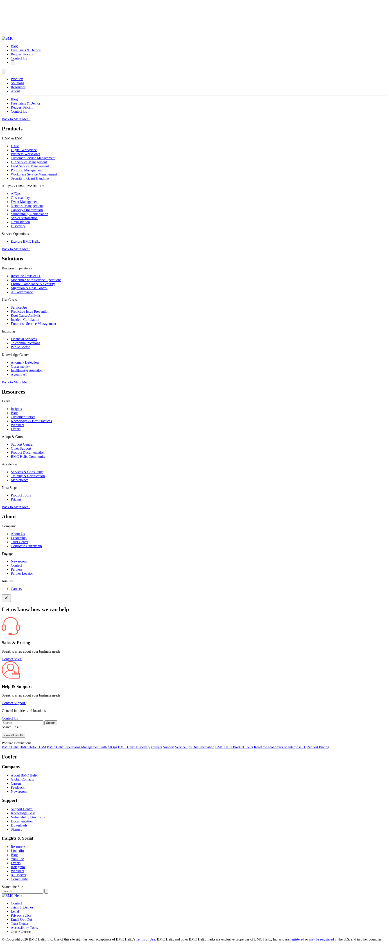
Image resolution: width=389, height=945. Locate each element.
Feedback (18, 787)
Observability (20, 198)
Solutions (17, 83)
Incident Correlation (25, 319)
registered (297, 939)
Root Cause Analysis (26, 315)
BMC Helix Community (28, 456)
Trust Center (19, 542)
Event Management (24, 202)
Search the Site (12, 887)
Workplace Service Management (34, 174)
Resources (18, 87)
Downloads (19, 825)
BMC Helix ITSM (33, 747)
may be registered (321, 939)
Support (168, 747)
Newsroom (19, 561)
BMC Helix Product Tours (234, 747)
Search (50, 722)
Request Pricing (22, 54)
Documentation (203, 747)
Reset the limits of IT (26, 276)
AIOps (15, 194)
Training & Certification (28, 476)
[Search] (12, 62)
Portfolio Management (27, 170)
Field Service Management (30, 166)
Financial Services (24, 339)
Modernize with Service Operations (36, 280)
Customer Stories (23, 417)
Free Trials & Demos (26, 50)
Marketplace (19, 480)
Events (15, 429)
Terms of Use (145, 939)
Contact (16, 565)
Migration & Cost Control (29, 288)
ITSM (15, 146)
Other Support (21, 448)
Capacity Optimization (27, 210)
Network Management (27, 206)
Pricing (16, 499)
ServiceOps (19, 307)
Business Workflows (25, 154)
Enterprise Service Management (33, 324)
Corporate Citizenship (26, 546)
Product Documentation (28, 452)
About (15, 91)
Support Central (22, 444)
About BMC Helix (24, 775)
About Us (18, 534)
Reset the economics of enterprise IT (280, 747)
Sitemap (16, 829)
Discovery (18, 226)
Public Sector (20, 347)
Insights (16, 409)
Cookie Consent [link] (21, 932)
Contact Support (14, 703)
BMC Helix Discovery (134, 747)
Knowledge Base (23, 813)
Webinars (17, 425)
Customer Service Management (33, 158)
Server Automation (24, 218)
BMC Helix (10, 747)
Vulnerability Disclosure (28, 817)
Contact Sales (12, 659)
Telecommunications (25, 343)
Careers (16, 589)
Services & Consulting (27, 472)
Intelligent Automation (27, 370)
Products (17, 79)
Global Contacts (22, 779)
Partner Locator (22, 573)
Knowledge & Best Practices (31, 421)
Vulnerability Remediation (29, 214)
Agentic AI (19, 374)
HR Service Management (29, 162)
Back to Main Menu (16, 119)
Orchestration (20, 222)
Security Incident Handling (30, 178)
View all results (13, 735)
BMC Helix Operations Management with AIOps (82, 747)
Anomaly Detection (25, 362)
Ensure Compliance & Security (33, 284)
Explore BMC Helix (25, 241)
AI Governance (22, 292)
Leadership (19, 538)
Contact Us (19, 58)
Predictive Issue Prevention (30, 311)
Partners (16, 569)
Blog (14, 46)
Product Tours (21, 495)
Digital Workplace (24, 150)
